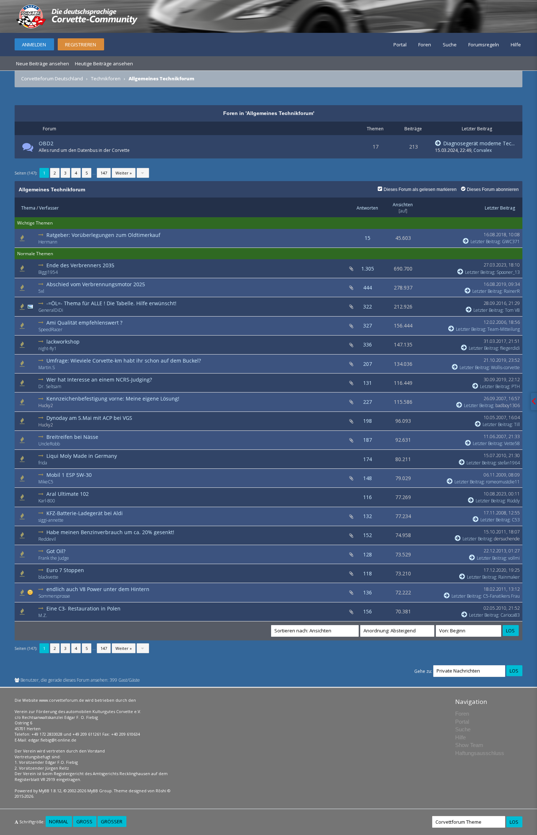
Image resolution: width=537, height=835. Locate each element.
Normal (58, 821)
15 (367, 237)
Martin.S (46, 367)
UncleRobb (49, 444)
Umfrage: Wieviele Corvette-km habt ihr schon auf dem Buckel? (123, 360)
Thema (28, 208)
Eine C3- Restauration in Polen (83, 608)
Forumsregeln (483, 44)
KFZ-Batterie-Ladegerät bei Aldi (84, 513)
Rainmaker (509, 577)
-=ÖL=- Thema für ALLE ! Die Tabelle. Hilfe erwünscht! (111, 303)
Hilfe (516, 44)
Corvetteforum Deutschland (52, 78)
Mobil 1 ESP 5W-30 (69, 474)
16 (103, 539)
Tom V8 (512, 310)
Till (517, 424)
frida (42, 463)
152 (367, 535)
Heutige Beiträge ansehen (104, 63)
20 (100, 425)
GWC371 (511, 241)
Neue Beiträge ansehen (42, 63)
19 (107, 444)
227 (367, 401)
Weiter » (123, 173)
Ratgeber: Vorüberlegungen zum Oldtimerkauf (103, 234)
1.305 (367, 268)
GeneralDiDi (50, 310)
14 (109, 386)
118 (367, 573)
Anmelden (34, 44)
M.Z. (42, 615)
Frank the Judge (53, 558)
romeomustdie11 (503, 482)
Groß (84, 821)
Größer (111, 821)
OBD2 (46, 143)
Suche (450, 44)
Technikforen (106, 78)
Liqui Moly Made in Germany (81, 455)
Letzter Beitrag (500, 208)
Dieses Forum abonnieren (493, 189)
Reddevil (47, 539)
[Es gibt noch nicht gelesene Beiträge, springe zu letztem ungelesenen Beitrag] (41, 234)
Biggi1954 (48, 272)
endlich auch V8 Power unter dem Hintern (97, 589)
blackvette (48, 577)
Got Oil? (55, 551)
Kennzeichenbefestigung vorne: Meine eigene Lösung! (112, 398)
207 (367, 363)
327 (367, 325)
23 (100, 405)
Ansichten (403, 205)
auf (403, 211)
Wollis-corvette (505, 367)
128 (367, 554)
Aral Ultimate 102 (67, 493)
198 (367, 420)
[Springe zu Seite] (143, 173)
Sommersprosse (54, 596)
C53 (516, 520)
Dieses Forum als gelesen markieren (420, 189)
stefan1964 (509, 463)
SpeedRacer (50, 329)
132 (367, 516)
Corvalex (482, 150)
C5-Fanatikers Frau (501, 596)
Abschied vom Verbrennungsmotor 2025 (95, 284)
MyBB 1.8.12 (50, 790)
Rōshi (161, 790)
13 (116, 558)
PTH (515, 386)
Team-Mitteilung (503, 329)
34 (104, 348)
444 (367, 287)
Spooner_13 (508, 272)
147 (103, 173)
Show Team (469, 745)
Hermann (47, 242)
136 (367, 592)
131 (107, 272)
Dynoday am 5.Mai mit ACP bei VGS (89, 417)
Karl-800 (46, 501)
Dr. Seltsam (49, 386)
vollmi (514, 558)
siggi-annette (51, 520)
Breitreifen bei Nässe (72, 436)
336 (367, 344)
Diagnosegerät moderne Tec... (478, 143)
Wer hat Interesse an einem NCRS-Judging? (99, 379)
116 (367, 497)
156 (367, 611)
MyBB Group (99, 790)
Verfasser (49, 208)
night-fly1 (47, 348)
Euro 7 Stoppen (65, 570)
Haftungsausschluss (479, 753)
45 (92, 291)
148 (367, 478)
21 (102, 367)
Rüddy (513, 501)
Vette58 (512, 443)
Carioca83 (510, 615)
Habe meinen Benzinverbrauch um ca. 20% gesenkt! (110, 532)
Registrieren (80, 44)
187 (367, 439)
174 (367, 459)
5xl (41, 291)
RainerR (512, 291)
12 (103, 501)
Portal (400, 44)
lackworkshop (63, 341)
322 (367, 306)
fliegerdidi (510, 348)
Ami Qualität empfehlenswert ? (84, 322)
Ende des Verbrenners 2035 (80, 265)
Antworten (367, 208)
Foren (424, 44)
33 (111, 310)
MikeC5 (45, 482)
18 (95, 463)
